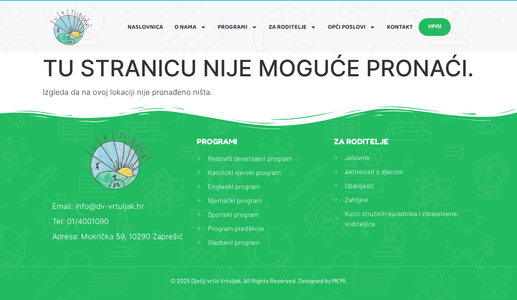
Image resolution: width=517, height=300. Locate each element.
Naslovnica (145, 27)
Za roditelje (288, 27)
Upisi (434, 26)
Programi (233, 27)
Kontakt (400, 27)
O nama (185, 27)
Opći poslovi (347, 27)
